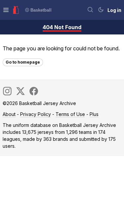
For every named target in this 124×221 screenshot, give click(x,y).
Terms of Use (70, 114)
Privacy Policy (35, 114)
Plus (94, 114)
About (9, 114)
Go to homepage (23, 62)
